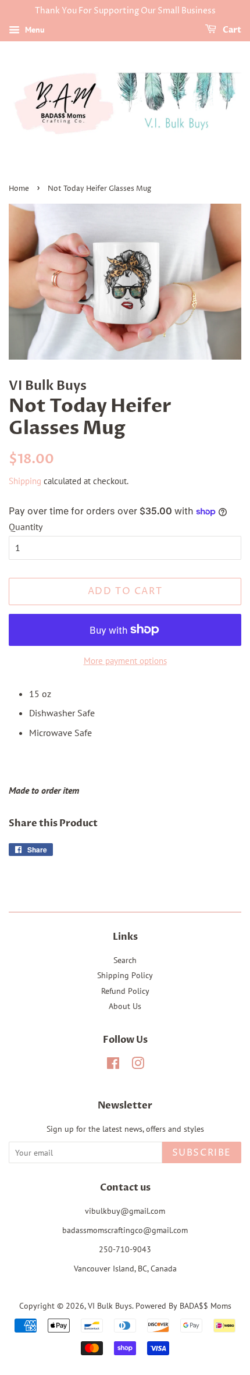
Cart (231, 29)
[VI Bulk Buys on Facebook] (113, 1065)
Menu (34, 29)
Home (19, 189)
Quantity (25, 526)
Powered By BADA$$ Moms (183, 1306)
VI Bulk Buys (110, 1306)
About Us (125, 1006)
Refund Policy (125, 991)
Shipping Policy (125, 975)
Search (125, 960)
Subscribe (201, 1152)
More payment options (125, 660)
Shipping (25, 480)
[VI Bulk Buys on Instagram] (137, 1065)
